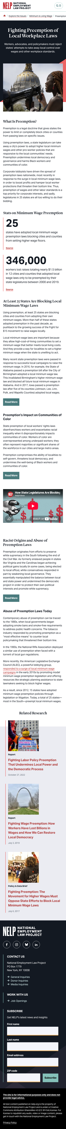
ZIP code (12, 1070)
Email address (15, 1055)
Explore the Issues (17, 16)
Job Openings (19, 1001)
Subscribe (50, 1077)
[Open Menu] (58, 6)
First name (13, 1024)
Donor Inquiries (19, 980)
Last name (13, 1039)
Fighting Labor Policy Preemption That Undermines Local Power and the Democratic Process (33, 764)
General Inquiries (20, 977)
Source (9, 248)
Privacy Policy (10, 1122)
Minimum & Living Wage (40, 16)
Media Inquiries (19, 984)
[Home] (4, 16)
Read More (11, 402)
